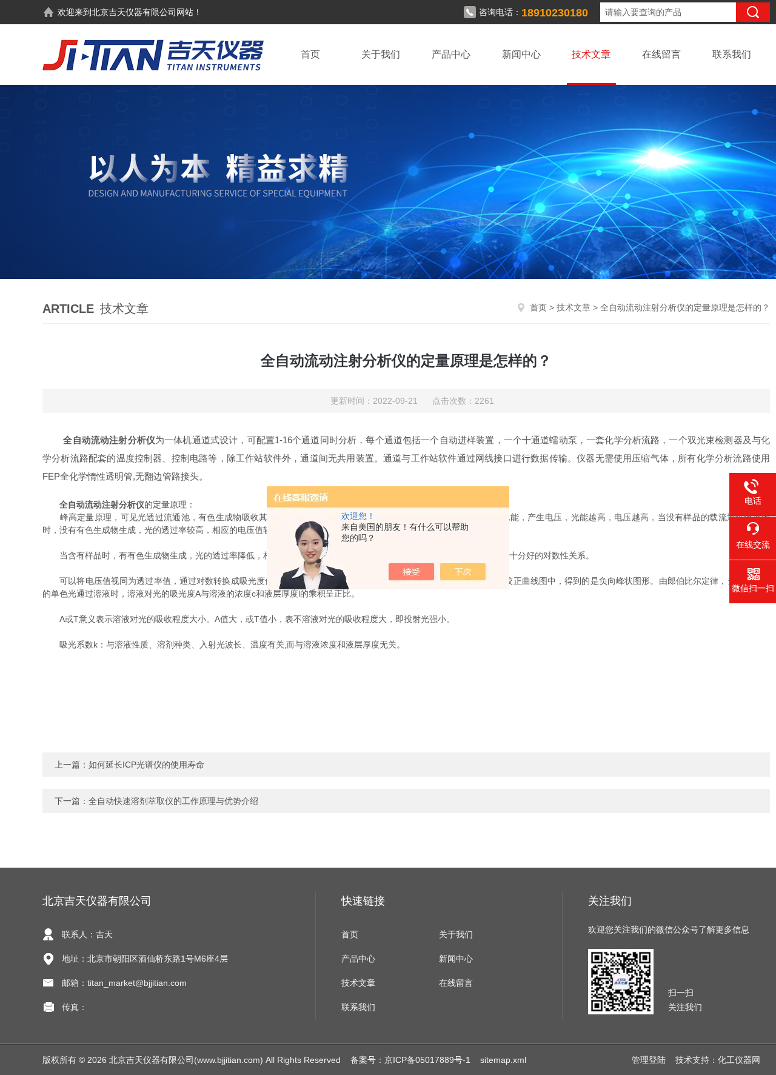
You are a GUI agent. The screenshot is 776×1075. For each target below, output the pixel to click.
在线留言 (661, 54)
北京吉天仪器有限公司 (134, 12)
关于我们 (380, 54)
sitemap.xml (503, 1060)
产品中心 (451, 54)
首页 (310, 54)
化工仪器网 (739, 1060)
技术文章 (591, 54)
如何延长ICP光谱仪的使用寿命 (146, 764)
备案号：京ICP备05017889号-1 (410, 1060)
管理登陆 (649, 1060)
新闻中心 (521, 54)
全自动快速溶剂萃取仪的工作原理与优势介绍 (173, 801)
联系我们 (731, 54)
